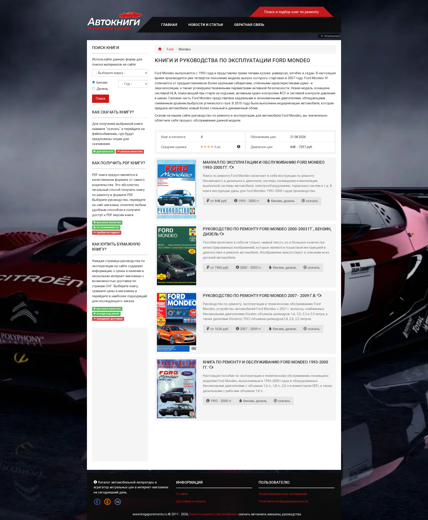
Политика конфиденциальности (283, 501)
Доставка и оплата (191, 501)
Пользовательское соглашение (283, 494)
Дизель (102, 89)
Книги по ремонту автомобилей (212, 514)
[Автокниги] (114, 21)
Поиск (100, 99)
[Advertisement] (120, 394)
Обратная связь (249, 25)
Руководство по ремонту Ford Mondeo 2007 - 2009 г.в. (260, 295)
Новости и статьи (205, 25)
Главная (169, 25)
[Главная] (159, 49)
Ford (170, 49)
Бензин (102, 82)
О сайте (182, 494)
